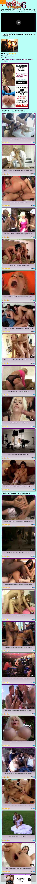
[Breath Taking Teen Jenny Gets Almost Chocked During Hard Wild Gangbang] (18, 334)
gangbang (12, 59)
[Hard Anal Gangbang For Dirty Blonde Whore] (18, 366)
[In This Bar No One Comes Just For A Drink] (18, 653)
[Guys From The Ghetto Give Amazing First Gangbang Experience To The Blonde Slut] (18, 208)
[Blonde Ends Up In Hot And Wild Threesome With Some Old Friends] (18, 302)
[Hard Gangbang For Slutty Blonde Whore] (18, 176)
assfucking (18, 59)
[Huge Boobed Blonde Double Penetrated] (18, 716)
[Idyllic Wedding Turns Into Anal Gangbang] (18, 811)
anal (26, 59)
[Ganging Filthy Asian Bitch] (18, 590)
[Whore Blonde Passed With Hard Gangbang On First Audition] (18, 779)
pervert (7, 61)
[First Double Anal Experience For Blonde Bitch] (18, 429)
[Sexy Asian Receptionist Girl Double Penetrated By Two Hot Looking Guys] (18, 685)
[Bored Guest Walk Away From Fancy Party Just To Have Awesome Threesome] (18, 145)
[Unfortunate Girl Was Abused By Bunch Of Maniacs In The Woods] (18, 495)
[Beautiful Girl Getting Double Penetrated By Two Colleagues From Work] (18, 559)
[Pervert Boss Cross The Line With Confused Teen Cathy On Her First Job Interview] (18, 460)
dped (23, 59)
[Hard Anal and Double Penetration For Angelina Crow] (18, 842)
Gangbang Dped (10, 55)
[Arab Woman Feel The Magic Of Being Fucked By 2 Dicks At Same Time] (18, 622)
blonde (2, 61)
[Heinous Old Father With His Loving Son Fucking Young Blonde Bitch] (18, 271)
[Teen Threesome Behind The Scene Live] (18, 113)
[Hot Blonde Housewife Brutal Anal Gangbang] (18, 239)
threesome (6, 59)
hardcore (30, 59)
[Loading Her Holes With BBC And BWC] (18, 397)
